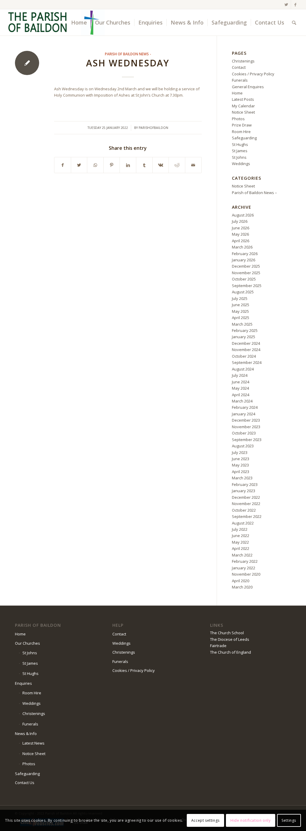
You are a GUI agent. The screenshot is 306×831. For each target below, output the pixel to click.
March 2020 (242, 587)
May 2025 (240, 311)
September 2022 (246, 516)
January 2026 (243, 260)
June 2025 (240, 304)
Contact (239, 67)
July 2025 (239, 298)
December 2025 (246, 266)
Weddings (241, 163)
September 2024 (246, 362)
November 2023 (246, 426)
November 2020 (246, 574)
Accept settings (205, 820)
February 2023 (245, 484)
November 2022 (246, 503)
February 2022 (245, 561)
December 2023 (246, 420)
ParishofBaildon (153, 128)
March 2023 (242, 478)
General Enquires (248, 86)
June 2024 (240, 382)
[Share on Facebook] (62, 165)
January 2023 (243, 490)
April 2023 (240, 471)
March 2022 (242, 555)
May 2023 (240, 465)
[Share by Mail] (193, 165)
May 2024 (240, 388)
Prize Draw (242, 125)
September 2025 (246, 285)
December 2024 (246, 343)
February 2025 (245, 330)
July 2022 (239, 529)
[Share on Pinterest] (112, 165)
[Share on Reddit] (177, 165)
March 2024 (242, 401)
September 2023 (246, 439)
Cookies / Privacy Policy (253, 74)
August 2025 (243, 292)
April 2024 (240, 394)
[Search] (294, 22)
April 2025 (240, 317)
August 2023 (243, 446)
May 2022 (240, 542)
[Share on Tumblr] (144, 165)
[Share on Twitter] (79, 165)
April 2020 (240, 580)
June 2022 (240, 535)
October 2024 (244, 356)
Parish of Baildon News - (128, 53)
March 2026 (242, 247)
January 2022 (243, 568)
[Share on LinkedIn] (128, 165)
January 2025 (243, 336)
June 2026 (240, 228)
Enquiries (23, 683)
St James (239, 150)
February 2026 (245, 253)
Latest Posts (243, 99)
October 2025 (244, 279)
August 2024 (243, 369)
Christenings (243, 61)
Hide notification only (250, 820)
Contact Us (24, 782)
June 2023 (240, 458)
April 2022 (240, 548)
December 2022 (246, 497)
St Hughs (240, 144)
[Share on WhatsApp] (95, 165)
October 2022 (244, 510)
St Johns (239, 157)
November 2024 (246, 349)
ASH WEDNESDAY (127, 63)
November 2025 (246, 272)
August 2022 (243, 523)
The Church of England (230, 652)
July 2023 (239, 452)
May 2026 (240, 234)
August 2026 (243, 215)
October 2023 (244, 433)
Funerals (240, 80)
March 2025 (242, 324)
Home (237, 93)
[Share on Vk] (161, 165)
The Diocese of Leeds (229, 639)
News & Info (26, 733)
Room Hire (241, 131)
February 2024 (245, 407)
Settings (288, 820)
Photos (238, 118)
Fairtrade (218, 645)
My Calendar (243, 106)
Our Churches (27, 643)
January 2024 (243, 414)
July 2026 (239, 221)
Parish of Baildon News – (254, 192)
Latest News (33, 743)
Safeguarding (244, 138)
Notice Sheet (243, 112)
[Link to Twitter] (286, 4)
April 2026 (240, 240)
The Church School (227, 632)
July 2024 (239, 375)
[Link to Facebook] (295, 4)
